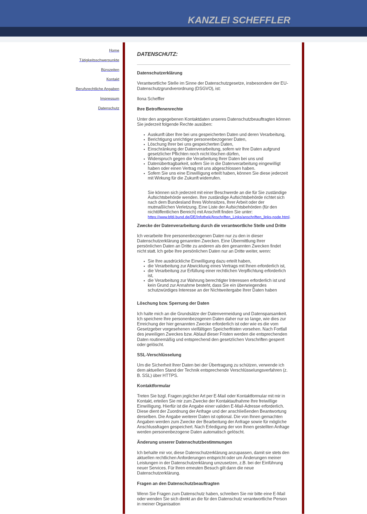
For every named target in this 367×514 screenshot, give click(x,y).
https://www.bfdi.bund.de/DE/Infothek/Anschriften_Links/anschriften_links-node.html (218, 217)
